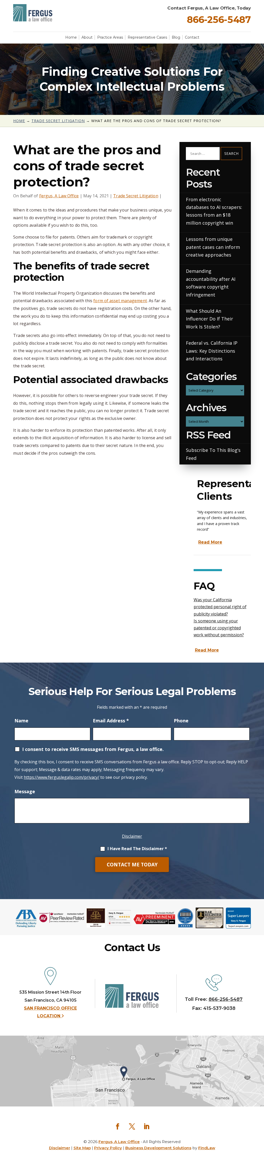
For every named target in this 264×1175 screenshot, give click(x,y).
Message (24, 791)
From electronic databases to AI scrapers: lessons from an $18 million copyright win (214, 211)
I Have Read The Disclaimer (137, 849)
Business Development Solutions (158, 1147)
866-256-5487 (219, 19)
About (87, 37)
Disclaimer (132, 836)
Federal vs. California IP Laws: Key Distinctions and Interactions (211, 351)
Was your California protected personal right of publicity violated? (220, 606)
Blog (176, 37)
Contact (192, 37)
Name (21, 720)
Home (71, 37)
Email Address (111, 720)
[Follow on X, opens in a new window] (132, 1126)
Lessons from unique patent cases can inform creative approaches (213, 247)
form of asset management (120, 300)
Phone (181, 720)
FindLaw (206, 1147)
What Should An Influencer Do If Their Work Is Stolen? (209, 319)
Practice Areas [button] (110, 37)
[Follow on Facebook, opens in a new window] (117, 1126)
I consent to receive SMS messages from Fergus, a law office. (93, 749)
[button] (259, 1145)
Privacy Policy (108, 1147)
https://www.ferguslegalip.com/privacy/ (61, 777)
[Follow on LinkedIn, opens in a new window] (146, 1126)
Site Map (82, 1147)
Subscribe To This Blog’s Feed (213, 454)
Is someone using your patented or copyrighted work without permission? (219, 628)
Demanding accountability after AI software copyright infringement (210, 283)
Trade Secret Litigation (135, 196)
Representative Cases (147, 37)
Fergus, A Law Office (59, 196)
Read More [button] (210, 542)
